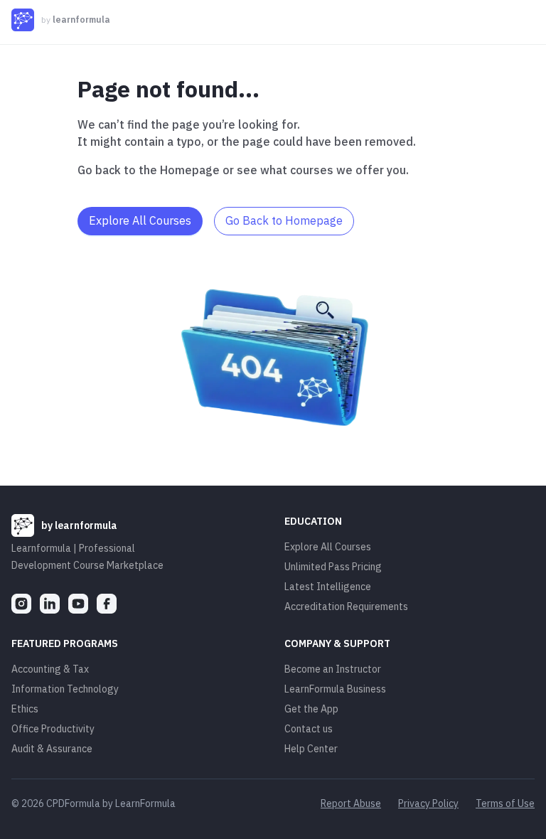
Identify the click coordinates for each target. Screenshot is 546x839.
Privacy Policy (428, 803)
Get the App (311, 708)
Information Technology (65, 689)
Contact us (308, 728)
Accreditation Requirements (346, 606)
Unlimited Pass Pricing (333, 566)
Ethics (24, 708)
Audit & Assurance (51, 748)
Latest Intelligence (327, 586)
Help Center (311, 748)
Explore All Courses (327, 546)
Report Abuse (351, 803)
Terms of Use (505, 803)
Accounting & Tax (50, 669)
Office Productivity (53, 728)
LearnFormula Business (335, 689)
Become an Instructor (332, 669)
